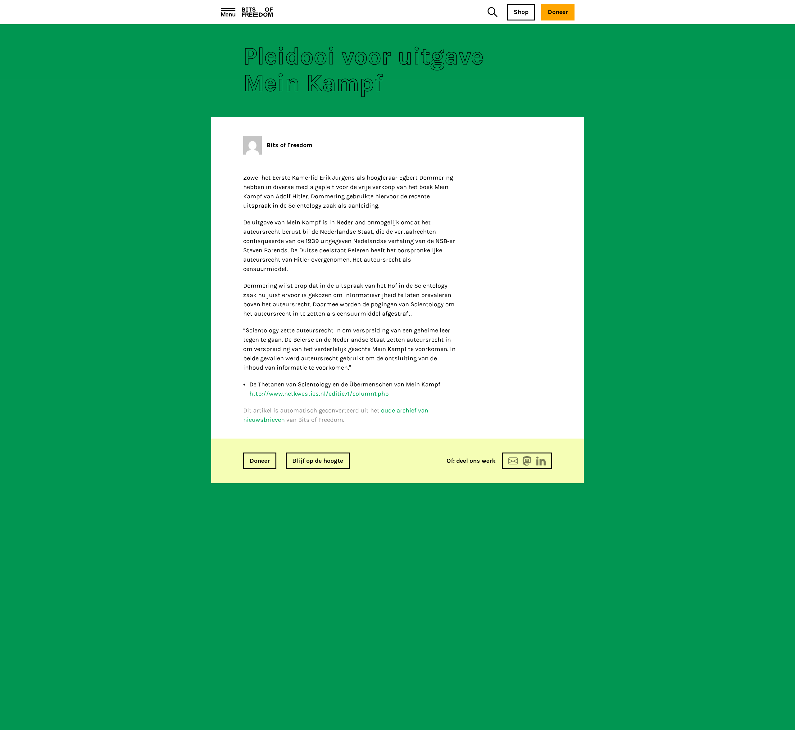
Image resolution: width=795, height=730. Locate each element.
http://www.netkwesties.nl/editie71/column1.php (319, 393)
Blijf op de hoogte (317, 460)
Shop (521, 12)
